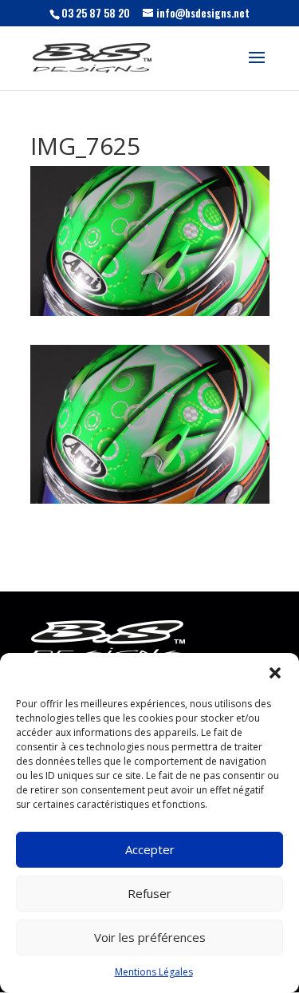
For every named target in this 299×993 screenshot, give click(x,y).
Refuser (149, 893)
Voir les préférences (150, 937)
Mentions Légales (154, 972)
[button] (275, 673)
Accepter (150, 849)
